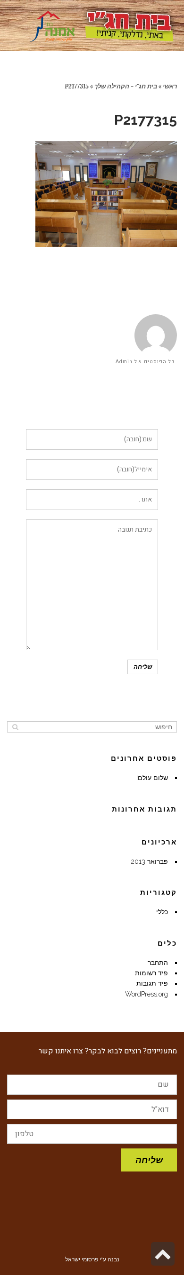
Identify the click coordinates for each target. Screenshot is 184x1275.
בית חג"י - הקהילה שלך (125, 86)
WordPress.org (146, 994)
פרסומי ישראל (81, 1259)
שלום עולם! (152, 777)
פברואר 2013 (149, 861)
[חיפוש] (15, 727)
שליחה (149, 1159)
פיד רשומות (151, 973)
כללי (162, 912)
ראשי (170, 86)
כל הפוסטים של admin (145, 361)
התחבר (158, 962)
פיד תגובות (152, 983)
